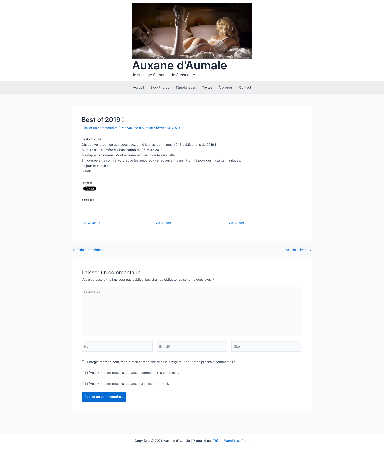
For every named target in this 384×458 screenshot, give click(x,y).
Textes (207, 87)
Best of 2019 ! (91, 223)
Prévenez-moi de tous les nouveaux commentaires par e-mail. (132, 373)
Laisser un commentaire (100, 128)
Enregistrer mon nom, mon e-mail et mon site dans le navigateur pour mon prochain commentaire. (161, 362)
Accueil (138, 87)
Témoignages (186, 87)
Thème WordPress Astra (231, 441)
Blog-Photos (159, 87)
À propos (226, 87)
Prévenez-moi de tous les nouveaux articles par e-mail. (127, 384)
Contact (245, 87)
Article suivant (299, 249)
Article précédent (87, 249)
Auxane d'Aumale (179, 65)
